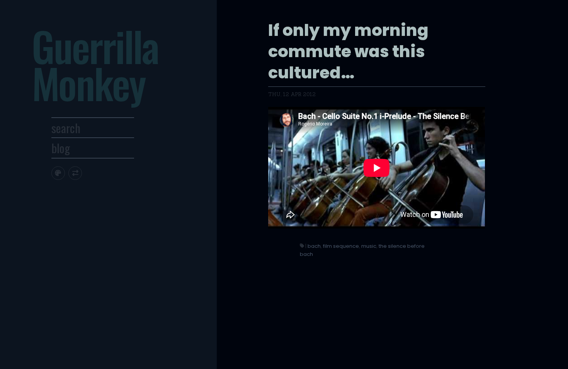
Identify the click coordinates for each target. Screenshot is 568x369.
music (368, 246)
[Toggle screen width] (75, 173)
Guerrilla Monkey (95, 64)
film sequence (341, 246)
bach (314, 246)
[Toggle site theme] (58, 173)
